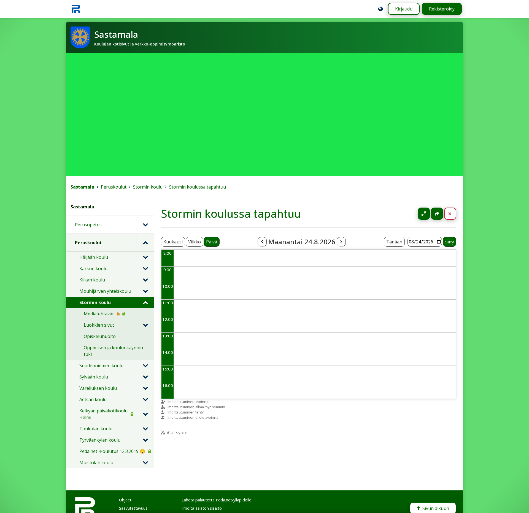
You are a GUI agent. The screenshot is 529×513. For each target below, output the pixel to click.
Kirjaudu (403, 9)
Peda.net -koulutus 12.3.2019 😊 (112, 451)
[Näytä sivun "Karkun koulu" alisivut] (145, 268)
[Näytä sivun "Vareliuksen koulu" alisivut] (145, 388)
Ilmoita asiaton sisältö (202, 508)
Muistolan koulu (96, 463)
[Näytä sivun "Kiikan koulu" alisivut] (145, 279)
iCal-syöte (177, 432)
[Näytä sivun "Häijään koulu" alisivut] (145, 257)
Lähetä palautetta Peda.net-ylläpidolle (216, 500)
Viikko (194, 242)
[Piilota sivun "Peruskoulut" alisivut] (145, 242)
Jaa (437, 214)
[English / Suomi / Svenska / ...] (380, 9)
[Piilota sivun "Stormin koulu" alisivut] (145, 302)
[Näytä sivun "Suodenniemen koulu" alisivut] (145, 365)
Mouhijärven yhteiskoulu (105, 291)
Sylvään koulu (93, 377)
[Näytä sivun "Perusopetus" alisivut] (145, 224)
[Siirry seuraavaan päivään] (341, 241)
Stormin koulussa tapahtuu (197, 187)
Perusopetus (88, 225)
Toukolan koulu (95, 429)
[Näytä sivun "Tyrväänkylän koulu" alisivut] (145, 439)
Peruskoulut (113, 187)
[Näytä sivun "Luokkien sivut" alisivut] (145, 325)
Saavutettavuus (133, 508)
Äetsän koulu (93, 399)
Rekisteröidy (442, 9)
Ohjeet (125, 500)
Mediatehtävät (99, 314)
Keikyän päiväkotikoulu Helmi (103, 414)
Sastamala (82, 187)
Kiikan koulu (92, 280)
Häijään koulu (93, 257)
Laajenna (429, 214)
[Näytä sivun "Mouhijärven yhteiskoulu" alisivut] (145, 291)
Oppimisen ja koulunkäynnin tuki (113, 351)
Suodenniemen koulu (101, 365)
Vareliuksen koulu (98, 388)
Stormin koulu (148, 187)
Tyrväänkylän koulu (99, 440)
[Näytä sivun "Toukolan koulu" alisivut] (145, 428)
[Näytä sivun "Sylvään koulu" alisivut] (145, 376)
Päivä (211, 242)
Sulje (454, 214)
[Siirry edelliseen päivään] (262, 241)
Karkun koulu (93, 268)
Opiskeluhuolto (100, 336)
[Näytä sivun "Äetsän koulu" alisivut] (145, 399)
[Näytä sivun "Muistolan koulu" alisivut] (145, 462)
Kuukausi (173, 242)
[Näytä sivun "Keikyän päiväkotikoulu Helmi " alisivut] (145, 414)
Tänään (394, 242)
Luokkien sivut (99, 325)
